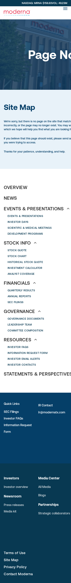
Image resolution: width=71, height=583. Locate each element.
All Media (44, 486)
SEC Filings (11, 411)
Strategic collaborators (54, 513)
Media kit (10, 511)
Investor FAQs (13, 418)
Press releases (14, 505)
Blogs (42, 495)
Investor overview (16, 486)
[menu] (65, 8)
